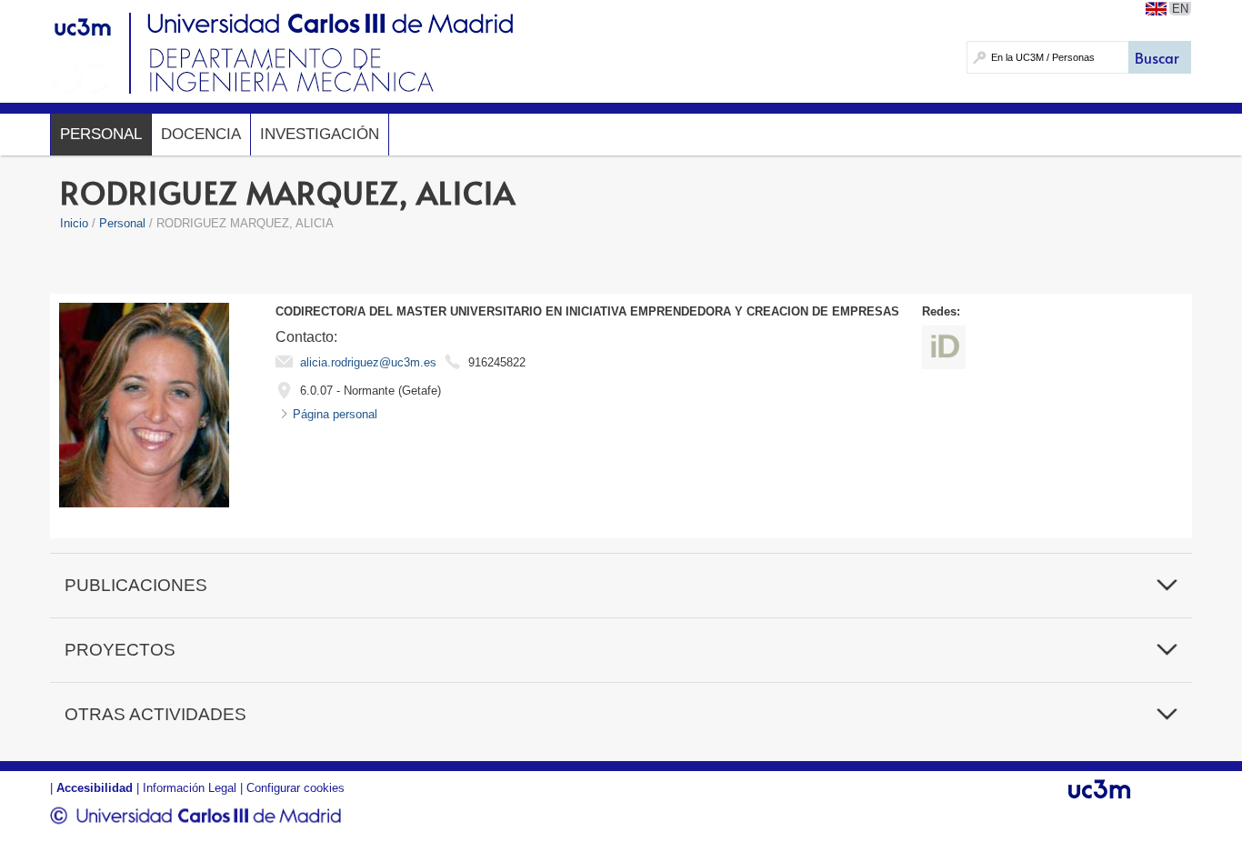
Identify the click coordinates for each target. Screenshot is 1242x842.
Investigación (319, 134)
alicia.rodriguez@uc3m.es (368, 362)
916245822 (497, 362)
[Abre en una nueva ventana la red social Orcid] (944, 347)
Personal (101, 134)
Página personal (335, 414)
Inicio (74, 223)
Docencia (201, 134)
